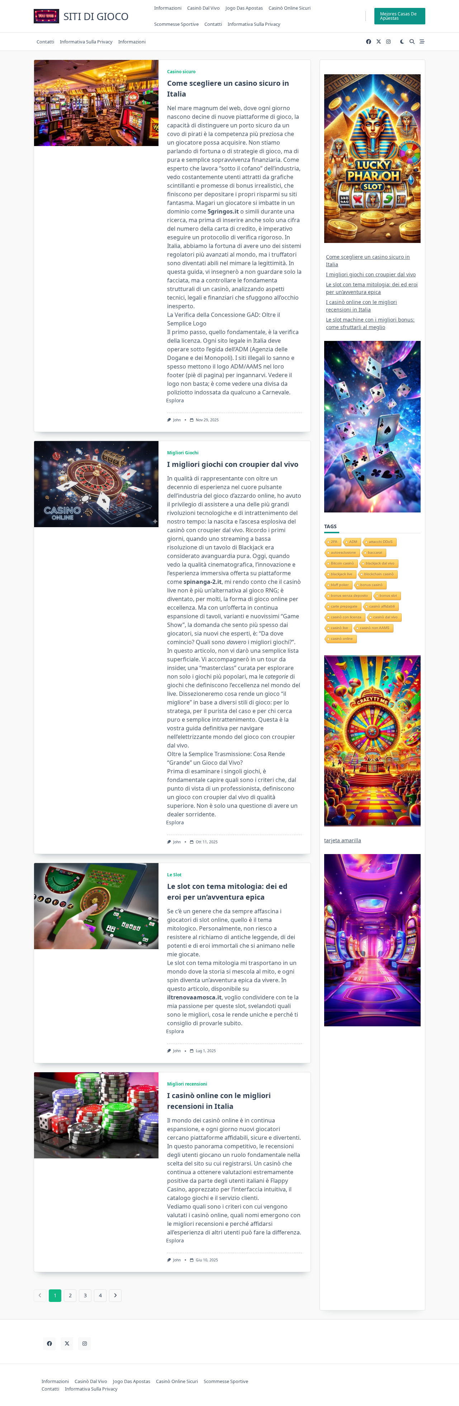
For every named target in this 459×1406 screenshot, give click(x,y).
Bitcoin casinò (342, 563)
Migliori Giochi (183, 453)
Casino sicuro (181, 72)
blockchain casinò (379, 574)
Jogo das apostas (244, 8)
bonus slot (388, 595)
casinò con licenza (346, 617)
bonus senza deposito (349, 595)
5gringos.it (223, 211)
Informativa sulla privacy (254, 24)
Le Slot (174, 875)
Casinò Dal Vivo (203, 8)
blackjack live (341, 574)
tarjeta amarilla (342, 840)
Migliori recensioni (187, 1084)
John (177, 419)
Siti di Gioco (96, 16)
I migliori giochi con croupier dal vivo (232, 464)
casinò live (339, 628)
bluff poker (340, 585)
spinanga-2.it (203, 582)
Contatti (213, 24)
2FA (334, 542)
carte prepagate (344, 606)
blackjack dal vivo (380, 563)
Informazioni (167, 8)
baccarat (375, 552)
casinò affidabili (382, 606)
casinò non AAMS (374, 628)
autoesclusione (343, 552)
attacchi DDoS (381, 542)
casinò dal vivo (385, 617)
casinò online (342, 639)
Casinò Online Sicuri (290, 8)
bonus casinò (371, 585)
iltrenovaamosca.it (194, 997)
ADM (353, 542)
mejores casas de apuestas (398, 16)
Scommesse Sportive (176, 24)
